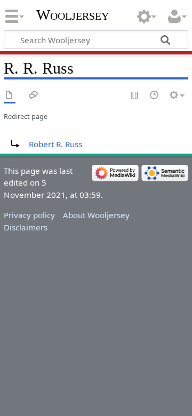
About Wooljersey (96, 215)
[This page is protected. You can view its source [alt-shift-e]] (135, 96)
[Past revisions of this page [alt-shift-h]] (155, 96)
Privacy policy (29, 215)
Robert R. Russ (55, 144)
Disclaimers (25, 227)
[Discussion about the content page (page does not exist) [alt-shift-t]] (33, 96)
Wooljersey (72, 14)
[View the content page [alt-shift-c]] (9, 96)
